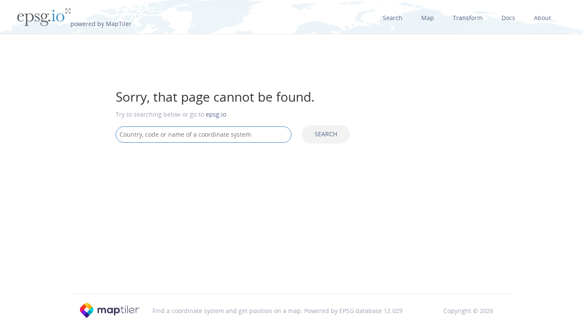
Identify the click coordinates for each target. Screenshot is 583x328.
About (542, 18)
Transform (468, 18)
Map (427, 18)
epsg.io (216, 114)
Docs (508, 18)
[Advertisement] (291, 218)
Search (392, 18)
